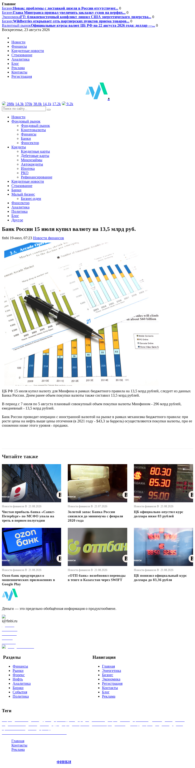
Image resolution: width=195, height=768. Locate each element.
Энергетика (111, 671)
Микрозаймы (31, 160)
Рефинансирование (36, 177)
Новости (18, 42)
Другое (17, 220)
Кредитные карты (35, 151)
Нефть (18, 679)
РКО (25, 173)
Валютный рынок (78, 25)
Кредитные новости (27, 51)
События (20, 692)
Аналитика (20, 59)
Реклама (18, 68)
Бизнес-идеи (31, 199)
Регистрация (21, 76)
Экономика (76, 17)
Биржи (18, 688)
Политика (19, 211)
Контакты (19, 72)
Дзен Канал (17, 617)
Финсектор (30, 143)
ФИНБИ (64, 762)
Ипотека (28, 168)
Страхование (21, 55)
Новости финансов (48, 238)
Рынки (18, 671)
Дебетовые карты (35, 156)
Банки (26, 138)
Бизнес (60, 8)
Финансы (19, 46)
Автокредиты (32, 164)
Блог (15, 64)
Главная (108, 666)
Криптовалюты (33, 130)
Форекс (19, 675)
